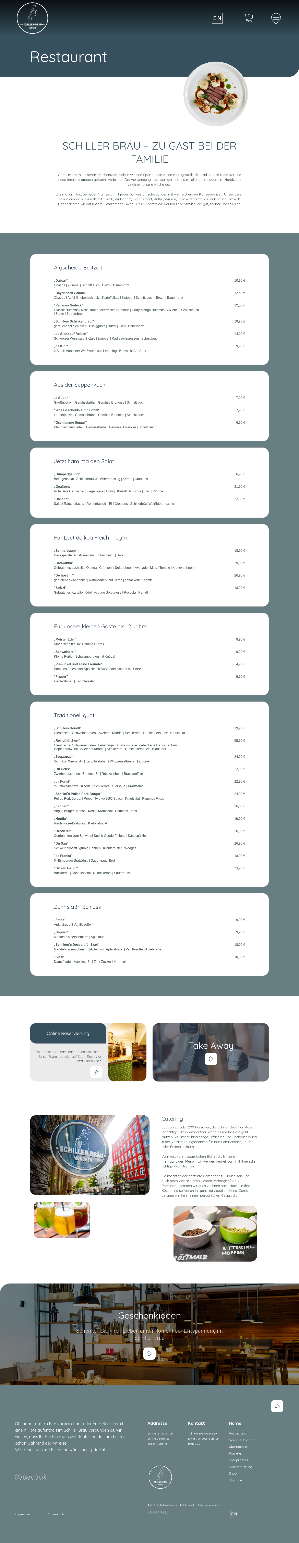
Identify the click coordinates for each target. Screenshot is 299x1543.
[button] (276, 18)
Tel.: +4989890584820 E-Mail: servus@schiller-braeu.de (203, 1438)
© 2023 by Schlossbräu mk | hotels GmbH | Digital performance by (185, 1504)
